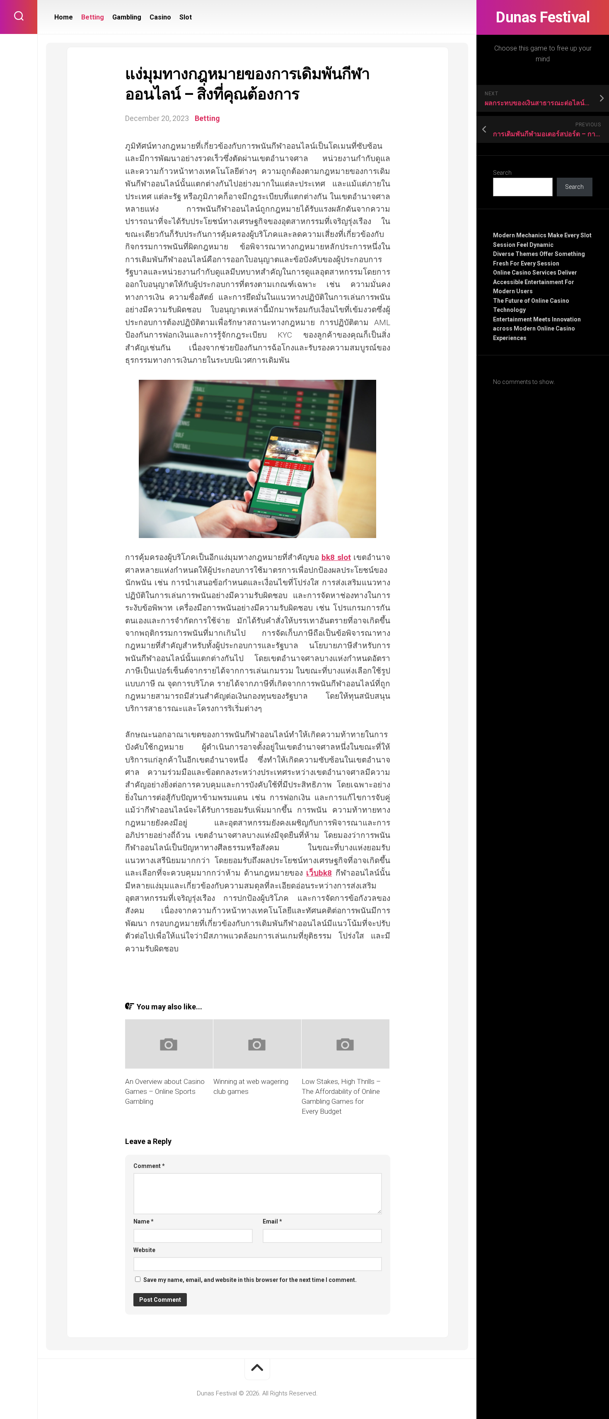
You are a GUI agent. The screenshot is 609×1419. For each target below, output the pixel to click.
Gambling (126, 17)
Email (272, 1221)
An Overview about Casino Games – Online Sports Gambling (165, 1091)
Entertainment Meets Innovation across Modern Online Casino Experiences (537, 328)
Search (502, 172)
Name (143, 1221)
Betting (92, 17)
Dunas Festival (543, 17)
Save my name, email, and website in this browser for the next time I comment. (250, 1280)
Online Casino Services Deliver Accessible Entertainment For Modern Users (535, 281)
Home (63, 17)
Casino (160, 17)
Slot (185, 17)
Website (144, 1250)
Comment (149, 1166)
